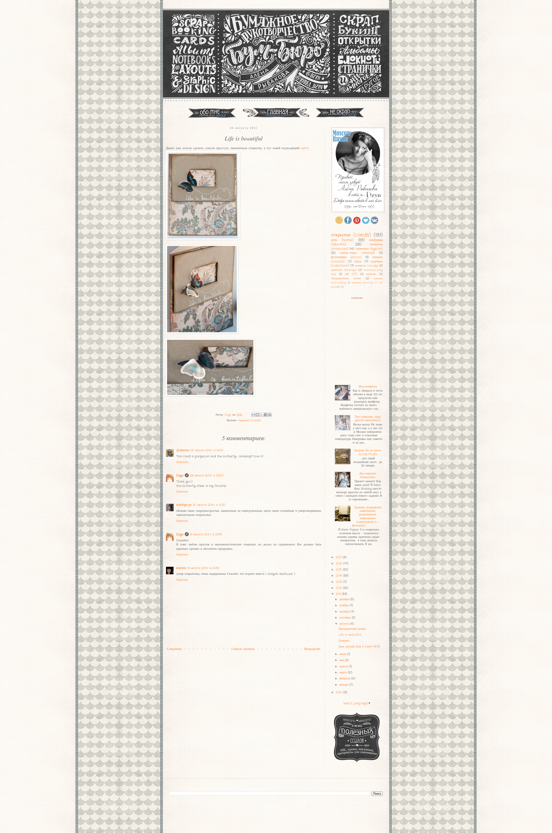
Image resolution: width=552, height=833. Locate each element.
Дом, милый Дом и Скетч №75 (359, 646)
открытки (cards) (249, 420)
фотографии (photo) (346, 257)
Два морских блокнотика (367, 475)
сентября (345, 618)
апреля (344, 666)
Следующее (174, 649)
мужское (371, 274)
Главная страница (242, 649)
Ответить (182, 462)
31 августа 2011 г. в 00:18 (206, 534)
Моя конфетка (368, 386)
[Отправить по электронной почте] (253, 415)
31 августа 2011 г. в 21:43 (203, 568)
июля (343, 654)
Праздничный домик (352, 629)
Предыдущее (312, 649)
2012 (339, 588)
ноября (344, 605)
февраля (345, 678)
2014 (339, 575)
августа (344, 624)
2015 (339, 569)
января (344, 685)
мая (342, 660)
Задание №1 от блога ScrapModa (367, 452)
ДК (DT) (351, 274)
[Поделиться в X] (261, 415)
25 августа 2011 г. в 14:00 (206, 450)
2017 (339, 557)
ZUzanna (182, 450)
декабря (344, 599)
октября (344, 611)
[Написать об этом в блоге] (257, 415)
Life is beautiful (350, 635)
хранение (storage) (344, 270)
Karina (181, 568)
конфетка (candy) (366, 266)
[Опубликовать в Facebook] (265, 415)
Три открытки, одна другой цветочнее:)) (368, 419)
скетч (304, 148)
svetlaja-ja (183, 505)
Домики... (344, 641)
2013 (339, 582)
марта (343, 672)
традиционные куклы (346, 278)
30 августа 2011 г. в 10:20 (209, 505)
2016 (339, 563)
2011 (339, 594)
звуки (358, 261)
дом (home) (342, 240)
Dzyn (179, 475)
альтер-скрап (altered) (357, 253)
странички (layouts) (369, 249)
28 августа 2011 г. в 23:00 (206, 475)
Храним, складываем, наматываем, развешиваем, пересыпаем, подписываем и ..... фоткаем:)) (366, 516)
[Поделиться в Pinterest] (270, 415)
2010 (339, 692)
